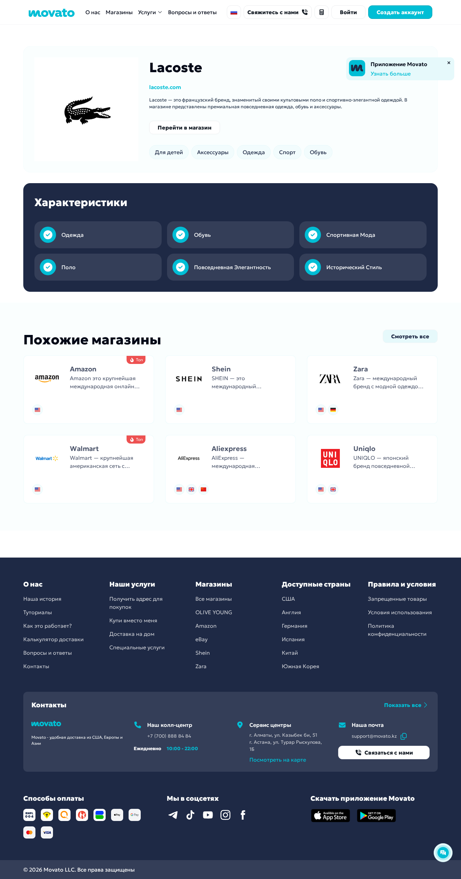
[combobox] (234, 12)
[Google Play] (376, 815)
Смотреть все (410, 336)
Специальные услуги (137, 647)
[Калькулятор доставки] (322, 12)
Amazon (206, 625)
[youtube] (208, 815)
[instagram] (225, 815)
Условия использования (400, 612)
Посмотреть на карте (277, 759)
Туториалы (37, 612)
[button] (88, 389)
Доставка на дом (132, 633)
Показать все (403, 705)
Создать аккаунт (400, 12)
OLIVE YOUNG (213, 612)
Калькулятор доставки (53, 639)
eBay (201, 639)
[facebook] (243, 815)
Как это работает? (47, 625)
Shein (202, 652)
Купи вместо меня (133, 620)
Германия (294, 625)
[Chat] (443, 852)
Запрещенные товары (397, 598)
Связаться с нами (388, 752)
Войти (348, 12)
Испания (293, 639)
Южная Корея (300, 666)
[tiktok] (190, 815)
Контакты (36, 666)
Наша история (42, 598)
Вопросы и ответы (192, 12)
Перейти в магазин (185, 127)
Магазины (119, 12)
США (288, 598)
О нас (92, 12)
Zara (201, 666)
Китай (290, 652)
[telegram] (173, 815)
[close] (449, 63)
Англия (291, 612)
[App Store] (330, 815)
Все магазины (213, 598)
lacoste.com (165, 87)
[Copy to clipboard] (404, 736)
